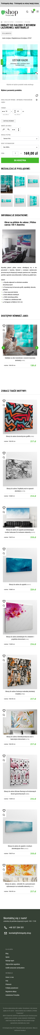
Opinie (7, 957)
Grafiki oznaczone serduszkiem (15, 968)
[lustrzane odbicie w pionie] (18, 129)
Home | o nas (10, 977)
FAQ (7, 981)
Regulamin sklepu (11, 991)
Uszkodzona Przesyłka (12, 995)
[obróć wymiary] (36, 95)
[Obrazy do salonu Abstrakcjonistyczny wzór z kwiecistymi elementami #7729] (20, 721)
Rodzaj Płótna (5, 135)
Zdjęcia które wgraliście (13, 964)
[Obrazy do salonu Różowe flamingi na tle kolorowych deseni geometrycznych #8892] (20, 772)
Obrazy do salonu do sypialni (18, 584)
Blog (7, 953)
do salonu (27, 22)
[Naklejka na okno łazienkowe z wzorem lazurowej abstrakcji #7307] (20, 340)
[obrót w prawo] (3, 129)
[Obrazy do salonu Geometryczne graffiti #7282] (20, 417)
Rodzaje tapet (10, 961)
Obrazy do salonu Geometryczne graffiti (18, 436)
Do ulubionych (6, 33)
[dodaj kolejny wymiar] (20, 101)
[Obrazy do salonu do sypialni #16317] (20, 565)
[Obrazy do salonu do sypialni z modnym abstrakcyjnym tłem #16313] (20, 826)
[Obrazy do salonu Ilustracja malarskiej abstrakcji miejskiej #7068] (20, 672)
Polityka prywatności (12, 988)
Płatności (8, 984)
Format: (3, 108)
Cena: (2, 153)
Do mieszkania (19, 22)
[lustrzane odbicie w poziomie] (13, 129)
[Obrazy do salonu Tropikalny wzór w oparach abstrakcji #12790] (20, 469)
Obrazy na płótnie (8, 22)
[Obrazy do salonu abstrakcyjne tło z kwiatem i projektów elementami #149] (20, 617)
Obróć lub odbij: (6, 126)
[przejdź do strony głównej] (9, 12)
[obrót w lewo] (8, 129)
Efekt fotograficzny (7, 143)
